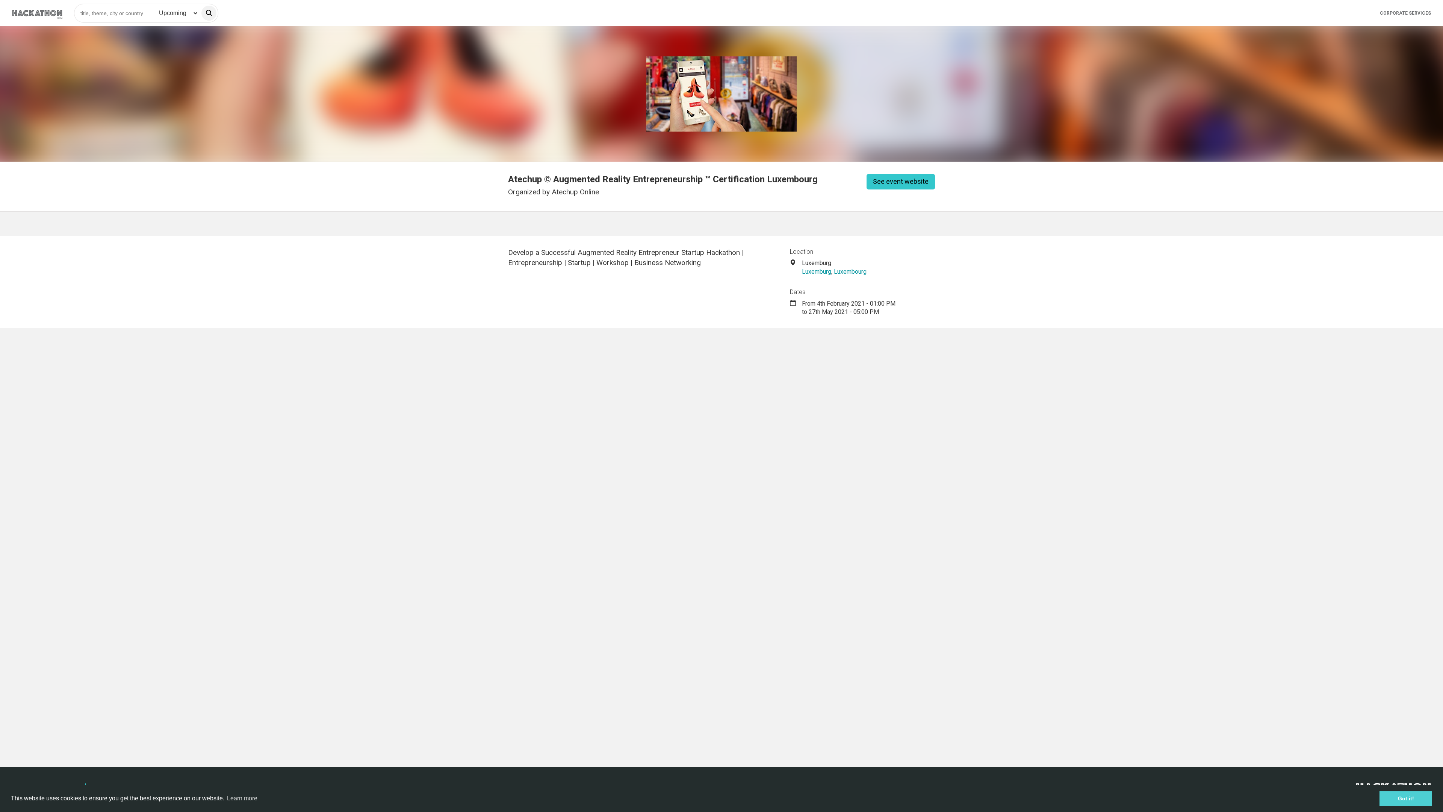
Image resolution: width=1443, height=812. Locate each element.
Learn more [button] (242, 798)
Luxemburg (816, 271)
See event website (901, 181)
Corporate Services (1405, 13)
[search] (208, 13)
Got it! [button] (1406, 798)
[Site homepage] (37, 13)
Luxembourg (850, 271)
